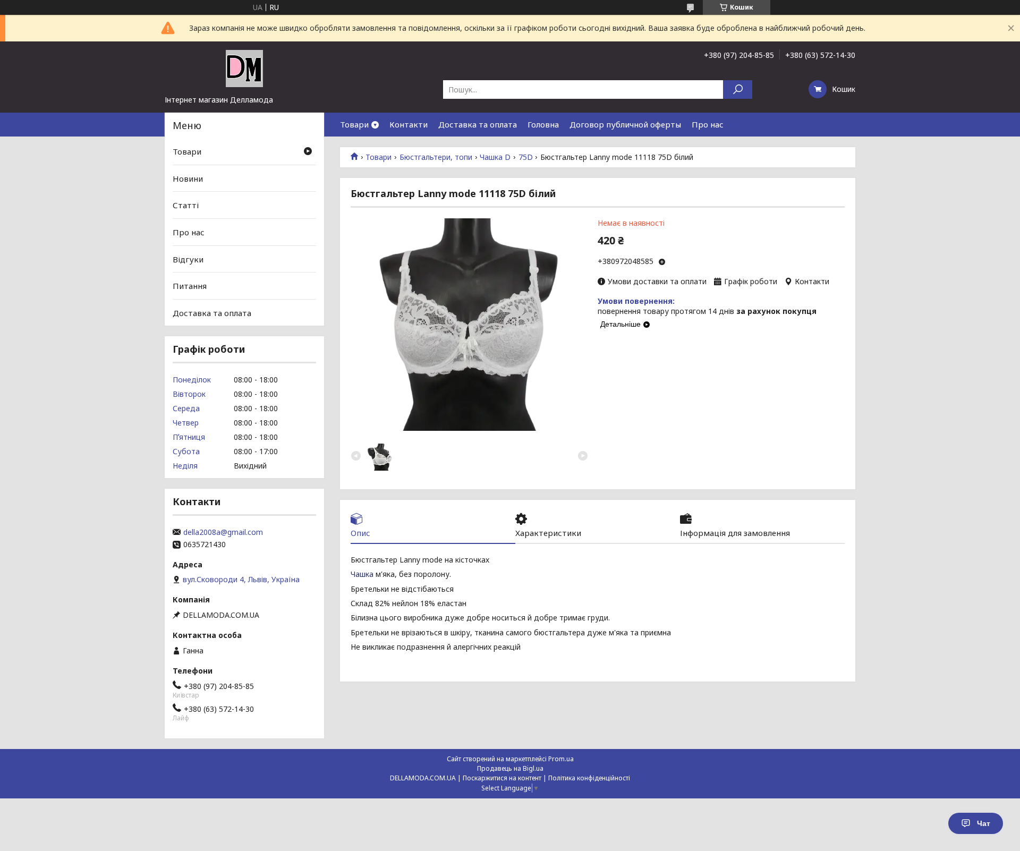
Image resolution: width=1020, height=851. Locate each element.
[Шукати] (737, 89)
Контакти (408, 124)
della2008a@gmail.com (223, 532)
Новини (188, 178)
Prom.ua (561, 758)
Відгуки (188, 258)
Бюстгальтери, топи (436, 157)
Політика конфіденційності (589, 777)
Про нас (708, 124)
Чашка (362, 574)
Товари (354, 124)
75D (525, 157)
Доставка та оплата (477, 124)
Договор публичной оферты (625, 124)
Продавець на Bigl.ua (510, 768)
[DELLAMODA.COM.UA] (244, 68)
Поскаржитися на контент (502, 777)
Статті (186, 205)
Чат (983, 823)
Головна (543, 124)
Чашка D (495, 157)
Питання (190, 285)
